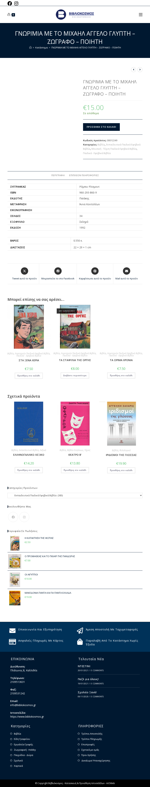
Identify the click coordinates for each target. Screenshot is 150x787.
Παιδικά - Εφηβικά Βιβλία (97, 153)
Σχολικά (18, 760)
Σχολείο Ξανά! (87, 692)
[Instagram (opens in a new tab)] (16, 3)
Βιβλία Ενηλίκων (75, 450)
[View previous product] (133, 69)
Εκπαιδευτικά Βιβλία (29, 450)
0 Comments (97, 670)
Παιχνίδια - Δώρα (23, 755)
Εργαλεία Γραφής (23, 744)
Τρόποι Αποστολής (91, 733)
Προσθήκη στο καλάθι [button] (28, 375)
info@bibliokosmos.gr (23, 705)
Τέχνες (87, 450)
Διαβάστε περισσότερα (75, 375)
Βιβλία (101, 144)
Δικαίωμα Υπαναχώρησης (95, 760)
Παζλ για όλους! (88, 679)
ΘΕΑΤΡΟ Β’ (75, 454)
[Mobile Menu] (140, 14)
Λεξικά (43, 450)
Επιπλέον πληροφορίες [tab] (84, 175)
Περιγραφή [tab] (58, 175)
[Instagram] (24, 517)
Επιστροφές (88, 744)
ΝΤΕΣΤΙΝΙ (84, 666)
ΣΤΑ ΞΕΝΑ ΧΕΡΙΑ (29, 360)
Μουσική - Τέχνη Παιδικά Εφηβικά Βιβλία (114, 148)
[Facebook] (13, 517)
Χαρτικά (18, 765)
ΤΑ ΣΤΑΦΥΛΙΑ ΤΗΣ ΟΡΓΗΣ (75, 360)
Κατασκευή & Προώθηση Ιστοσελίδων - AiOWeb (90, 783)
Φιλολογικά (125, 450)
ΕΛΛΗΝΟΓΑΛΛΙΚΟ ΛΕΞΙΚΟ (28, 454)
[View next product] (139, 69)
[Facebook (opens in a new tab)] (10, 3)
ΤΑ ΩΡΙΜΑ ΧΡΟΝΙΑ (121, 360)
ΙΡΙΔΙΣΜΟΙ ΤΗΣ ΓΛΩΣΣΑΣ (121, 455)
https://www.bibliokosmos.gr (27, 716)
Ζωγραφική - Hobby (25, 749)
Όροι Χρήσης (88, 755)
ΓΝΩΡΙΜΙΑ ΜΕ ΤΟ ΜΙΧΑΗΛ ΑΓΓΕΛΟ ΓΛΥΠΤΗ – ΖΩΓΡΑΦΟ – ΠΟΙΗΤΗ (86, 47)
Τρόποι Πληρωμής (91, 739)
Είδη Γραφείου (22, 739)
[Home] (30, 47)
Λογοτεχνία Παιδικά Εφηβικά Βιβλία (32, 353)
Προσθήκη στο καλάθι (101, 126)
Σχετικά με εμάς (90, 749)
